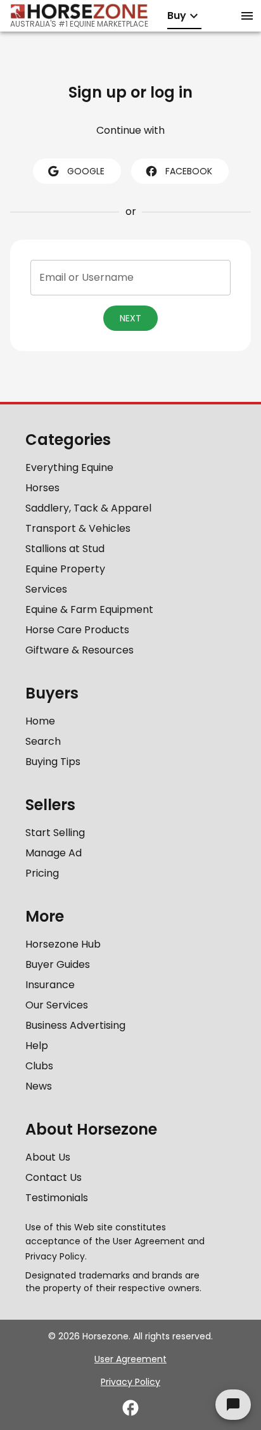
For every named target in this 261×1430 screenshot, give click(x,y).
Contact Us (53, 1177)
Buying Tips (52, 761)
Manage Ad (53, 853)
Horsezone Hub (63, 944)
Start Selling (55, 832)
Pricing (42, 873)
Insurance (50, 984)
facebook (188, 171)
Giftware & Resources (79, 650)
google (86, 171)
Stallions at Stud (65, 548)
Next (130, 318)
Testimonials (56, 1197)
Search (43, 741)
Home (40, 721)
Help (36, 1045)
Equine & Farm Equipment (89, 609)
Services (46, 589)
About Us (47, 1157)
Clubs (39, 1066)
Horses (42, 487)
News (38, 1086)
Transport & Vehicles (77, 528)
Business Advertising (75, 1025)
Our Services (56, 1005)
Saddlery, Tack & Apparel (88, 508)
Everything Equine (69, 467)
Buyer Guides (57, 964)
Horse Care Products (77, 629)
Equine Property (65, 569)
